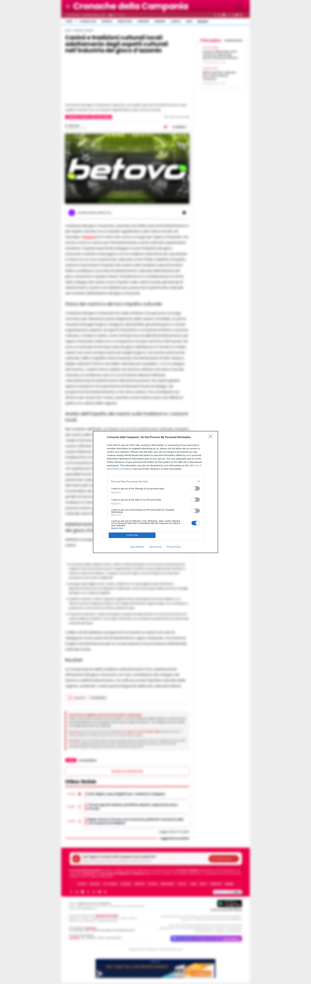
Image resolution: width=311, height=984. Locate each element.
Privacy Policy (174, 546)
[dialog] (155, 492)
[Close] (211, 437)
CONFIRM (132, 535)
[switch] (195, 488)
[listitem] (155, 481)
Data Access (155, 546)
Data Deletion (137, 546)
